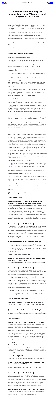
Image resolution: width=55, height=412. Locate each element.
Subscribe (50, 2)
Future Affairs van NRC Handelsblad (34, 220)
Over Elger (30, 2)
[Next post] (46, 398)
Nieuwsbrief (24, 2)
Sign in (45, 2)
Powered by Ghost (50, 407)
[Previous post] (9, 398)
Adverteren (33, 407)
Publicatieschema (27, 407)
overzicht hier (11, 164)
